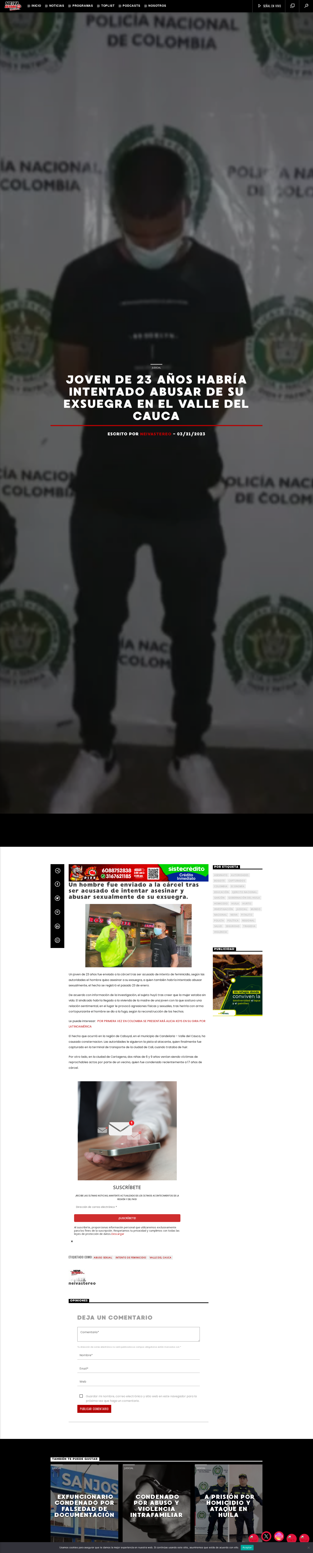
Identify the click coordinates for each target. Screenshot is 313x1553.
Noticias (56, 6)
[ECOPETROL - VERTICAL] (238, 1031)
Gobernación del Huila (244, 943)
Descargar (117, 1279)
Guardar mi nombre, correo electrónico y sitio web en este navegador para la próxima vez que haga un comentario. (141, 1442)
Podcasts (131, 6)
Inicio (36, 6)
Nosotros (157, 6)
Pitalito (246, 960)
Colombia (221, 932)
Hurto (247, 949)
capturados (237, 926)
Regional (248, 966)
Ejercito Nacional (244, 937)
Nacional (220, 960)
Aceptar (247, 1547)
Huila (235, 949)
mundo (255, 954)
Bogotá (219, 926)
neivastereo (155, 454)
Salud (218, 971)
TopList (108, 6)
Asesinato (221, 920)
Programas (82, 6)
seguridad (233, 971)
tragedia (249, 971)
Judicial (156, 388)
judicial (242, 954)
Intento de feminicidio (131, 1303)
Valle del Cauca (160, 1303)
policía (219, 966)
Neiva (234, 960)
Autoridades (239, 920)
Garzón (219, 943)
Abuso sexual (103, 1303)
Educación (221, 937)
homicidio (221, 949)
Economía (237, 932)
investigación (223, 954)
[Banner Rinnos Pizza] (138, 918)
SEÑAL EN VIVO (271, 6)
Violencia (220, 977)
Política (233, 966)
